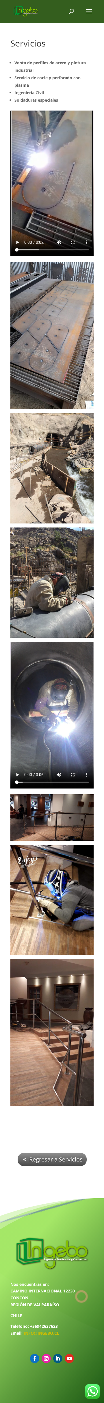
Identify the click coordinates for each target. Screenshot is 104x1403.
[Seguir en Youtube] (69, 1358)
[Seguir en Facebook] (34, 1358)
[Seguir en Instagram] (46, 1358)
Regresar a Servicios (56, 1159)
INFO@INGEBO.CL (41, 1333)
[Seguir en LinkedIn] (57, 1358)
